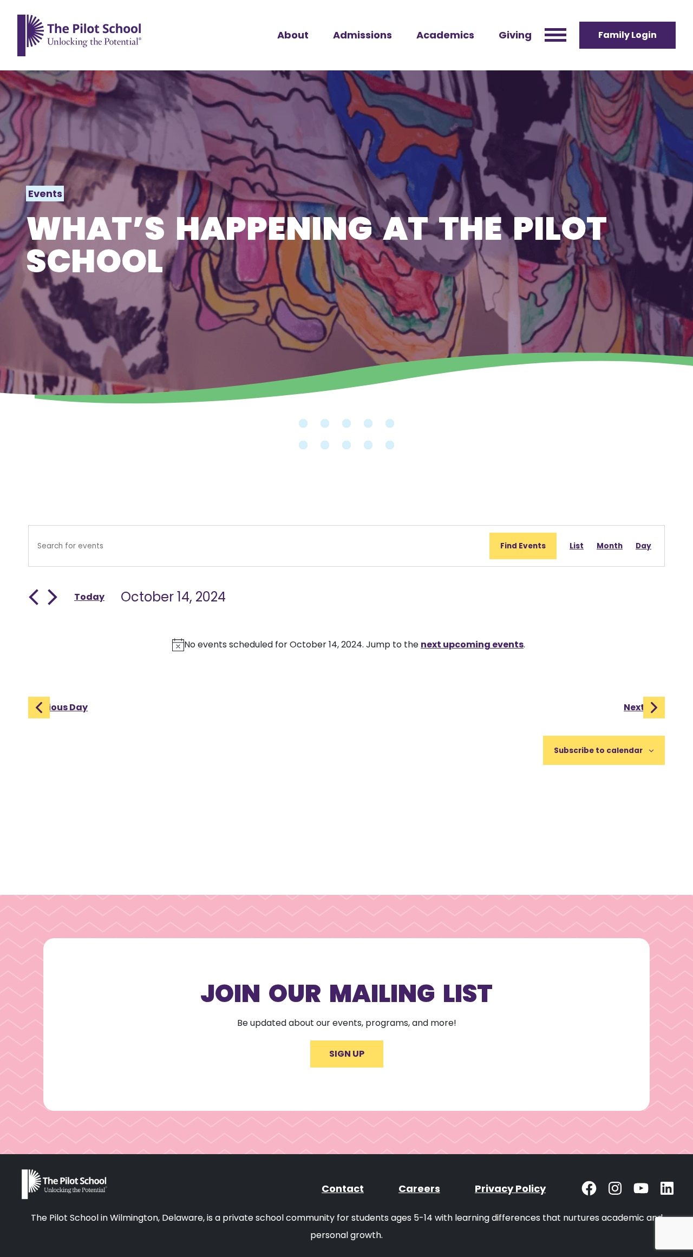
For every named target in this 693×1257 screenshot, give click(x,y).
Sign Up (346, 1054)
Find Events (523, 546)
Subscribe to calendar (598, 750)
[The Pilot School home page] (79, 35)
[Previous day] (33, 597)
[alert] (348, 644)
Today (89, 597)
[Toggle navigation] (555, 35)
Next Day (644, 707)
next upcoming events (472, 644)
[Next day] (52, 597)
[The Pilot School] (65, 1188)
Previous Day (58, 707)
